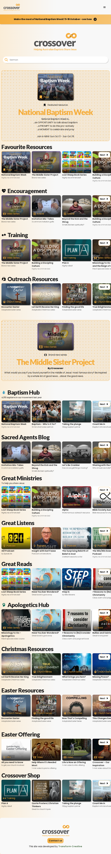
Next (102, 155)
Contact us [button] (55, 840)
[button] (55, 19)
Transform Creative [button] (70, 846)
